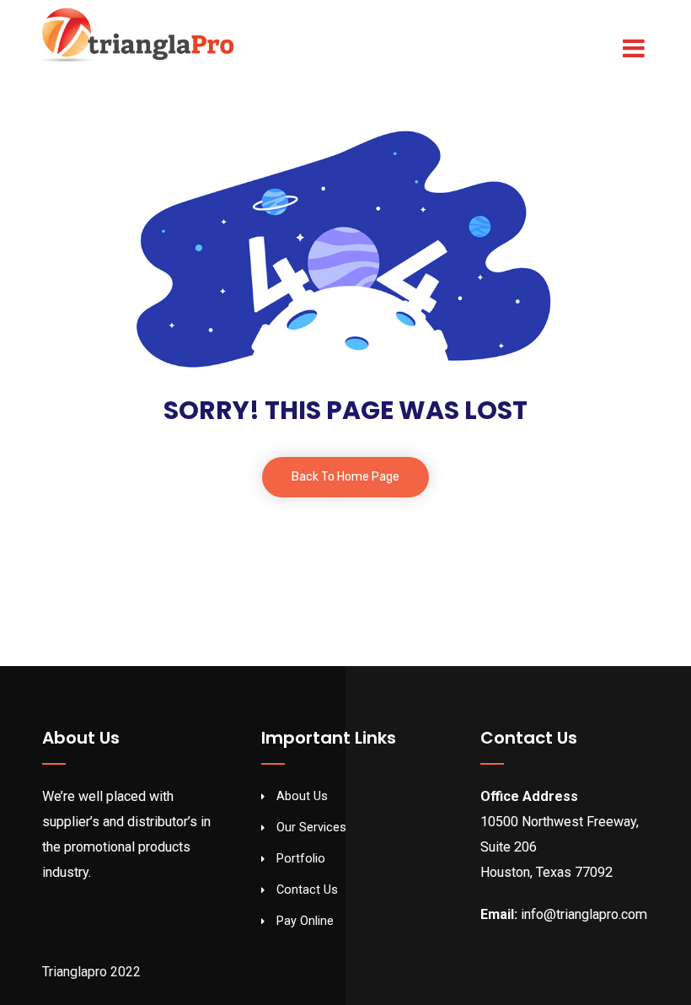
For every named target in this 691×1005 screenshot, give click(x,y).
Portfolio (300, 859)
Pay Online (305, 921)
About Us (302, 796)
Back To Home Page (345, 477)
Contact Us (307, 890)
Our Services (311, 827)
